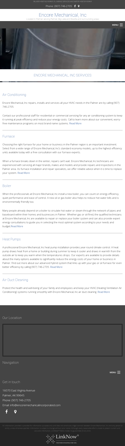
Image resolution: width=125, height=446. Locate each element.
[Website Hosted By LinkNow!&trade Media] (62, 439)
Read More (75, 123)
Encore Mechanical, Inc (62, 15)
